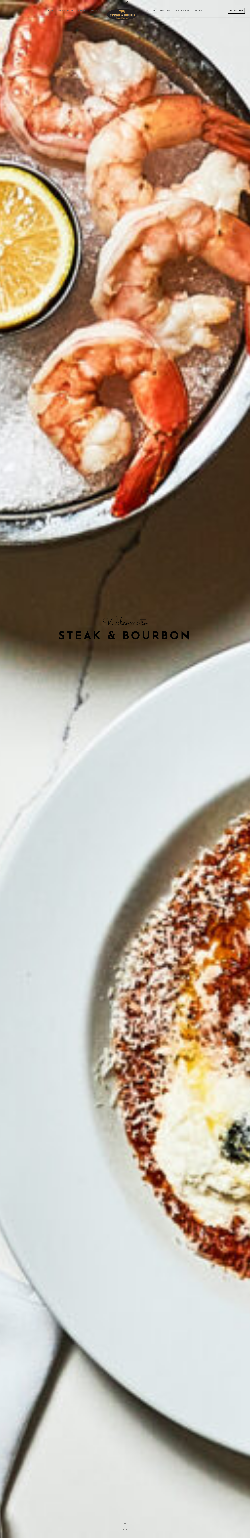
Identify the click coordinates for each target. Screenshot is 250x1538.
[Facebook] (123, 2)
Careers (198, 11)
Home (51, 11)
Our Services (181, 11)
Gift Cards (96, 11)
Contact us (149, 11)
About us (165, 11)
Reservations (236, 11)
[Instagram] (127, 2)
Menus (81, 11)
